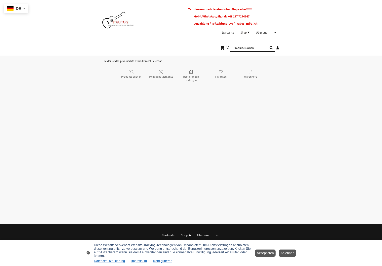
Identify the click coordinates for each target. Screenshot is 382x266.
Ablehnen (287, 253)
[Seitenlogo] (118, 20)
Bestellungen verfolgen (191, 78)
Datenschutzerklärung (109, 261)
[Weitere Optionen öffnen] (275, 32)
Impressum (139, 261)
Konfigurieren (162, 261)
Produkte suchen (131, 76)
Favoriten (221, 76)
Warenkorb (250, 76)
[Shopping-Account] (277, 47)
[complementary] (16, 9)
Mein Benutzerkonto (161, 76)
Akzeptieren (265, 253)
